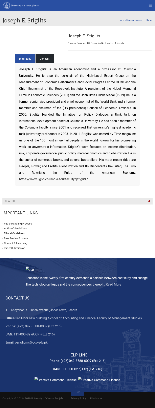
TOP (77, 391)
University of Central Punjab (47, 398)
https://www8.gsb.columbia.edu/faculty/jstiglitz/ (53, 179)
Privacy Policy (78, 398)
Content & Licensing (15, 243)
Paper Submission (14, 248)
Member (130, 20)
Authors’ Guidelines (15, 228)
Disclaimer (96, 398)
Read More (113, 284)
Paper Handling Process (18, 223)
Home (121, 20)
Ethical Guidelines (14, 233)
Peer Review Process (16, 238)
